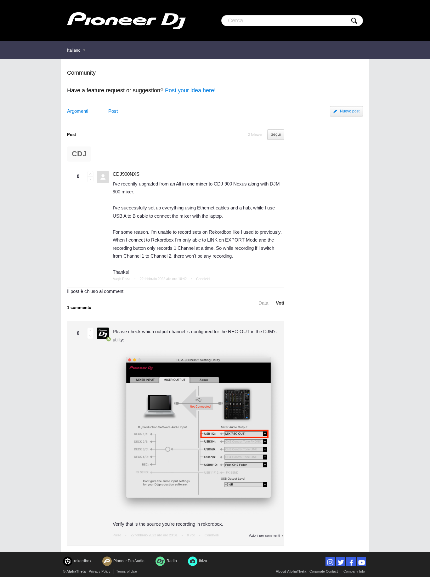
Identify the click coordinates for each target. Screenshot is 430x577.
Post (113, 111)
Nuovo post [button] (349, 111)
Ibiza (203, 561)
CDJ (79, 154)
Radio (172, 561)
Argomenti (77, 111)
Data (263, 303)
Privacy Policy (99, 571)
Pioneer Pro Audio (128, 561)
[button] (90, 174)
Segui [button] (276, 134)
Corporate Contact (323, 571)
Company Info (354, 571)
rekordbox (82, 561)
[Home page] (126, 20)
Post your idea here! (190, 90)
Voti (280, 303)
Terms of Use (126, 571)
